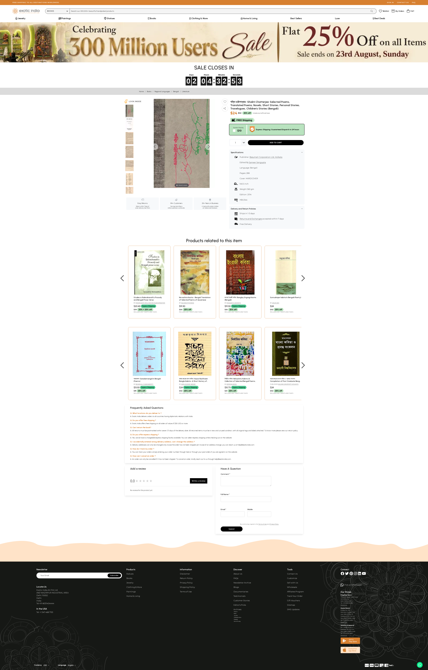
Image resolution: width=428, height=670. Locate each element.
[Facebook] (342, 574)
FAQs (236, 578)
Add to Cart (276, 143)
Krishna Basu (232, 384)
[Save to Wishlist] (225, 102)
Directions (344, 605)
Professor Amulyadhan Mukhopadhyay (150, 303)
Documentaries (241, 592)
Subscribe (114, 575)
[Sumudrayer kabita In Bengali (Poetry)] (285, 294)
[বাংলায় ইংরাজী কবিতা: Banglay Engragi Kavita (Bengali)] (240, 294)
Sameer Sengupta (257, 162)
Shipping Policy (187, 587)
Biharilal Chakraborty (144, 384)
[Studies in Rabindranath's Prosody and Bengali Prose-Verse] (149, 294)
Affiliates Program (295, 592)
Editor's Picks (240, 605)
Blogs (236, 587)
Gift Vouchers (293, 601)
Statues (129, 574)
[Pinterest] (351, 574)
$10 (239, 130)
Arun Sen (275, 303)
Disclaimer (185, 574)
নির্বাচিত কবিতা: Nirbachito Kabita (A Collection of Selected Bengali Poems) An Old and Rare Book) (240, 381)
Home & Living (133, 596)
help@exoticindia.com (246, 445)
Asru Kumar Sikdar (188, 384)
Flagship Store (346, 595)
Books (149, 91)
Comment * (225, 474)
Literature (185, 91)
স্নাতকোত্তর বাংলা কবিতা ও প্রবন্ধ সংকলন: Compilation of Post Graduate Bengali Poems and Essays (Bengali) (285, 381)
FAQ (414, 2)
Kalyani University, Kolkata (288, 384)
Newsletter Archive (242, 583)
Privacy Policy (274, 524)
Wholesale (292, 587)
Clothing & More (134, 587)
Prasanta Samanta (234, 303)
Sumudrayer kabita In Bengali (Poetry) (285, 297)
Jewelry (129, 583)
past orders (206, 452)
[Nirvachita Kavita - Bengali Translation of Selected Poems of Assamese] (194, 294)
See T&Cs (147, 208)
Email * (223, 509)
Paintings (131, 592)
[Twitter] (347, 574)
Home (141, 91)
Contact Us (292, 574)
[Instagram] (355, 574)
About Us (238, 574)
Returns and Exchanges (251, 219)
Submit (232, 529)
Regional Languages (162, 91)
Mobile (250, 509)
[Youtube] (364, 574)
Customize (292, 578)
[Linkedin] (359, 574)
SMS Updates (293, 609)
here (187, 452)
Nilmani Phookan (187, 303)
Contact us (403, 2)
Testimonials (239, 596)
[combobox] (219, 11)
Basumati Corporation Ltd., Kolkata (266, 157)
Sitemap (291, 605)
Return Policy (186, 578)
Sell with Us (292, 583)
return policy (293, 431)
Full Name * (225, 494)
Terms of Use (262, 524)
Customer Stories (242, 601)
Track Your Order (295, 596)
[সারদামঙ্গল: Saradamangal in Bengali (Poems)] (149, 375)
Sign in (390, 2)
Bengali (176, 91)
